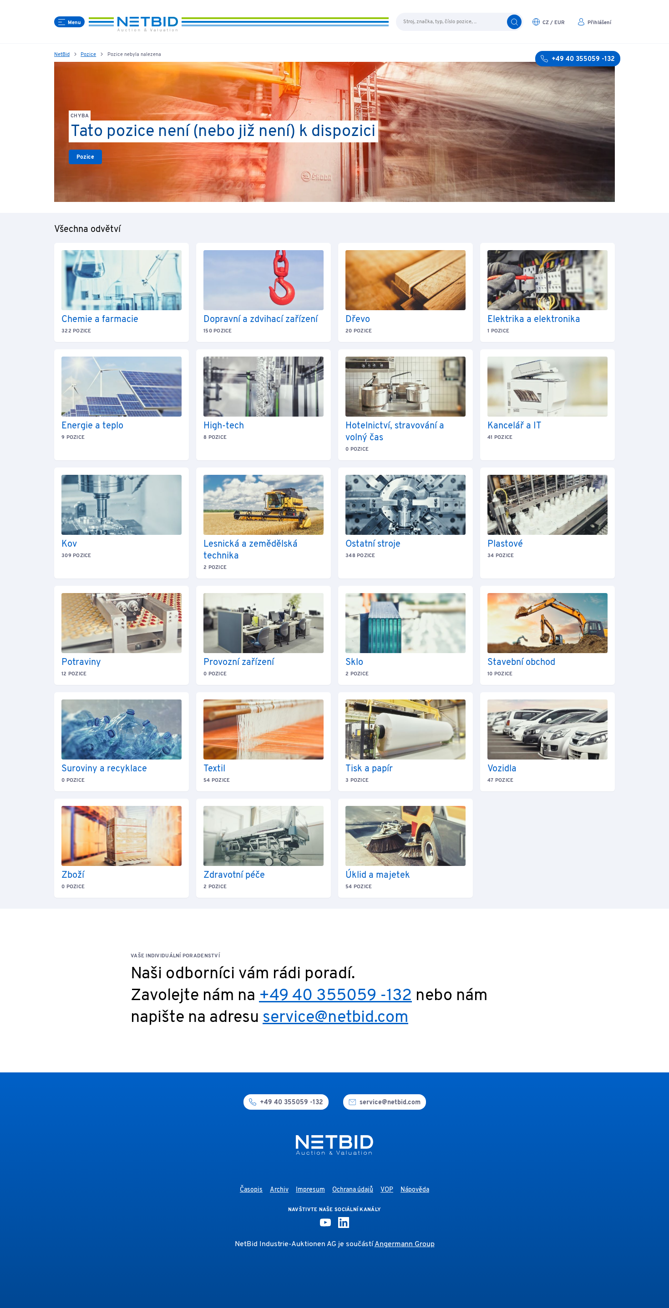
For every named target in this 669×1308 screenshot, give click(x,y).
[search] (514, 22)
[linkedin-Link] (343, 1222)
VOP (386, 1190)
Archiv (279, 1190)
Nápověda (414, 1190)
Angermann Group (405, 1244)
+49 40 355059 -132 (335, 996)
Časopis (251, 1190)
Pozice (88, 54)
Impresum (310, 1190)
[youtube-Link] (325, 1222)
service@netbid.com (335, 1017)
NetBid (62, 54)
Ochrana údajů (352, 1190)
